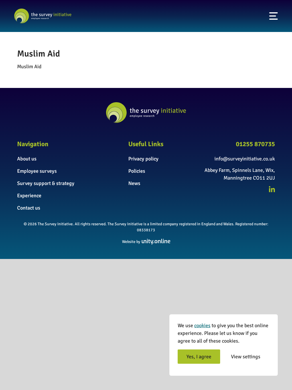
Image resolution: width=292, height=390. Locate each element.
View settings (245, 356)
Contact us (28, 208)
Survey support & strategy (45, 183)
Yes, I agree (198, 356)
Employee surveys (37, 171)
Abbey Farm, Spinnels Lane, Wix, (239, 170)
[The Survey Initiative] (42, 16)
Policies (136, 171)
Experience (29, 195)
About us (26, 159)
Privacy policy (143, 159)
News (134, 183)
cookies (202, 325)
